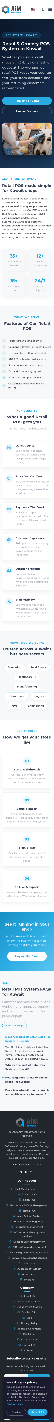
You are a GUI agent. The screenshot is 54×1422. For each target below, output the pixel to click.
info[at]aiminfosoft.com (27, 1164)
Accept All (37, 1412)
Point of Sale (29, 1194)
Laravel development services (29, 1258)
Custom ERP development (29, 1241)
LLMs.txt (29, 1350)
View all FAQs (14, 1025)
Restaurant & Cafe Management (29, 1205)
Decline (16, 1412)
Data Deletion (29, 1339)
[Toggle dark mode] (43, 9)
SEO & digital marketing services (29, 1252)
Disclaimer (29, 1334)
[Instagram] (31, 1172)
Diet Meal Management (29, 1189)
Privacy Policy (29, 1323)
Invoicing (29, 1279)
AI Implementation (29, 1301)
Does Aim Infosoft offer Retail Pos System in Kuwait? (28, 1038)
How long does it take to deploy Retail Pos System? (26, 1079)
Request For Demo (27, 100)
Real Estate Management (29, 1221)
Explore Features (27, 111)
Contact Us (29, 1345)
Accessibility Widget (29, 1269)
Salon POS (29, 1200)
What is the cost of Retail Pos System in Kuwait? (25, 1067)
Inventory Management (29, 1227)
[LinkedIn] (21, 1172)
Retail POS (29, 1210)
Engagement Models (29, 1307)
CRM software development (29, 1247)
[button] (34, 9)
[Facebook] (26, 1172)
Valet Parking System (29, 1216)
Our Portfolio (29, 1312)
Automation (29, 1274)
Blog (29, 1318)
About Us (29, 1296)
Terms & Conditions (29, 1328)
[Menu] (50, 9)
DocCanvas (29, 1263)
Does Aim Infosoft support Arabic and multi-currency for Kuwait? (27, 1092)
